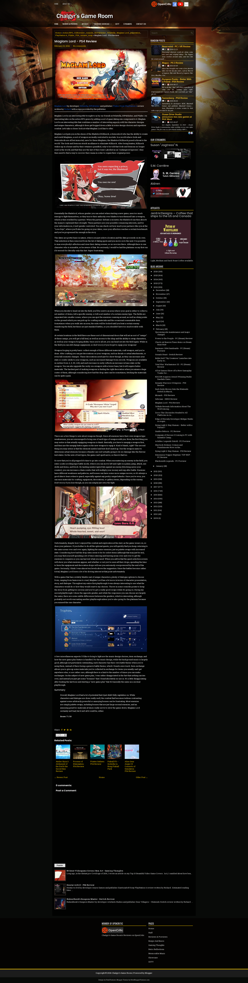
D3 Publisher (100, 32)
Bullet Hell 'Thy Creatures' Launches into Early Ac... (173, 359)
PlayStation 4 (61, 35)
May (158, 317)
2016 (156, 491)
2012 (155, 506)
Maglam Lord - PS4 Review (75, 41)
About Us (67, 3)
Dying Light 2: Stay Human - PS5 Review (173, 451)
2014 (156, 498)
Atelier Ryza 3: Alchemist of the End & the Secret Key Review (62, 766)
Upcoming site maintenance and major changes (172, 333)
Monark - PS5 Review (165, 395)
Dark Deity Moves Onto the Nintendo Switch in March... (171, 390)
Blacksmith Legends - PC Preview (170, 461)
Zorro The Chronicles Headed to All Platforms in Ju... (171, 413)
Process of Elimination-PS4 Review (78, 764)
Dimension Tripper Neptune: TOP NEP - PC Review (173, 456)
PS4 (77, 35)
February (160, 329)
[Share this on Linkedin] (70, 729)
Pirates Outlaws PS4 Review (97, 762)
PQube (71, 35)
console (89, 32)
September (161, 301)
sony (90, 35)
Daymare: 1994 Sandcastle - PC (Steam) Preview (172, 349)
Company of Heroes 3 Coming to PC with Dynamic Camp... (173, 436)
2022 (156, 287)
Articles (86, 24)
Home (56, 4)
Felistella (111, 32)
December (160, 290)
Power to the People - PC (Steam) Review (174, 338)
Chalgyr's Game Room (122, 973)
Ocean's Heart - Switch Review (169, 354)
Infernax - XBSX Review (166, 399)
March (159, 325)
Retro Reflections (156, 949)
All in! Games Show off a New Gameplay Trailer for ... (173, 371)
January (159, 466)
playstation (135, 32)
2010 (156, 514)
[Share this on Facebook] (62, 729)
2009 (156, 518)
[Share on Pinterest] (67, 729)
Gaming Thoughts (156, 945)
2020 (156, 475)
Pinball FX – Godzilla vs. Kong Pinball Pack (113, 765)
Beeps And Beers (156, 941)
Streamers (127, 24)
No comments (79, 46)
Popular (60, 865)
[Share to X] (62, 735)
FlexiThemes (111, 980)
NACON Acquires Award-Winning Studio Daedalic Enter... (173, 377)
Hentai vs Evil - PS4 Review (80, 885)
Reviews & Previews (70, 24)
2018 (156, 483)
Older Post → (142, 777)
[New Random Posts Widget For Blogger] (191, 133)
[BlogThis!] (59, 735)
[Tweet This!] (64, 729)
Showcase (153, 957)
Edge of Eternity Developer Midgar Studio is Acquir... (174, 420)
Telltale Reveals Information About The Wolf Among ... (173, 407)
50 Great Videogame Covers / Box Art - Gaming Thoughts (95, 870)
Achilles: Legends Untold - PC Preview (172, 441)
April (158, 321)
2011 (155, 510)
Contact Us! (141, 24)
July (158, 309)
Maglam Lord (123, 32)
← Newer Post (61, 777)
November (161, 294)
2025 (156, 275)
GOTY (117, 24)
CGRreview (79, 32)
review (83, 35)
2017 (156, 487)
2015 (155, 494)
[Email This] (57, 735)
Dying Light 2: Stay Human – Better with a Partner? (173, 426)
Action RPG (68, 32)
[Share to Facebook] (65, 735)
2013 (155, 502)
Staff (150, 932)
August (159, 305)
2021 (155, 471)
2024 (156, 279)
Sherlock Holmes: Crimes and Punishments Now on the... (169, 446)
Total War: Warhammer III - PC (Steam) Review (173, 365)
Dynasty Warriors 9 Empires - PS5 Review (170, 384)
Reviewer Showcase (102, 24)
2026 (156, 271)
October (159, 298)
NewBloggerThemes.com (140, 980)
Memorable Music (156, 953)
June (158, 313)
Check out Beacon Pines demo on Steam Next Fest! (173, 343)
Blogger (148, 973)
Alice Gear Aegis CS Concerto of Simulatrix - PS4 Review (130, 766)
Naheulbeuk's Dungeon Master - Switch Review (91, 899)
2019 (156, 479)
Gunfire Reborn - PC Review (168, 431)
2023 (156, 283)
